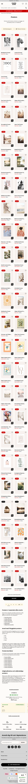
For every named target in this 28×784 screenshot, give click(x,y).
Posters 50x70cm (8, 664)
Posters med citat (8, 620)
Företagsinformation (20, 768)
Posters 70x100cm (8, 665)
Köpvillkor (5, 768)
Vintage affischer (8, 619)
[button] (22, 778)
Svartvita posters (8, 617)
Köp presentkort (15, 764)
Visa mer (14, 598)
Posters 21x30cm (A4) (8, 658)
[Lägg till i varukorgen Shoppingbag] (12, 49)
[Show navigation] (2, 3)
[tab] (22, 4)
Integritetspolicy (14, 770)
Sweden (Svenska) (14, 778)
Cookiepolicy (11, 768)
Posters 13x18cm (7, 657)
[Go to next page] (22, 604)
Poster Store (3, 13)
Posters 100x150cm (8, 667)
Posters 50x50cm (8, 662)
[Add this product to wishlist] (12, 35)
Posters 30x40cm (8, 660)
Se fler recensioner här (14, 716)
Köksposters (7, 623)
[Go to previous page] (6, 604)
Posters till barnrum (8, 621)
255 (19, 604)
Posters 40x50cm (8, 661)
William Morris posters (9, 624)
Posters (9, 13)
